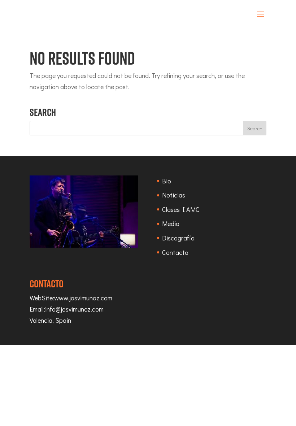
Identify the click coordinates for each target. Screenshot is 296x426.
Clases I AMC (181, 209)
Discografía (178, 238)
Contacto (175, 252)
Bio (166, 181)
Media (170, 223)
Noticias (173, 195)
